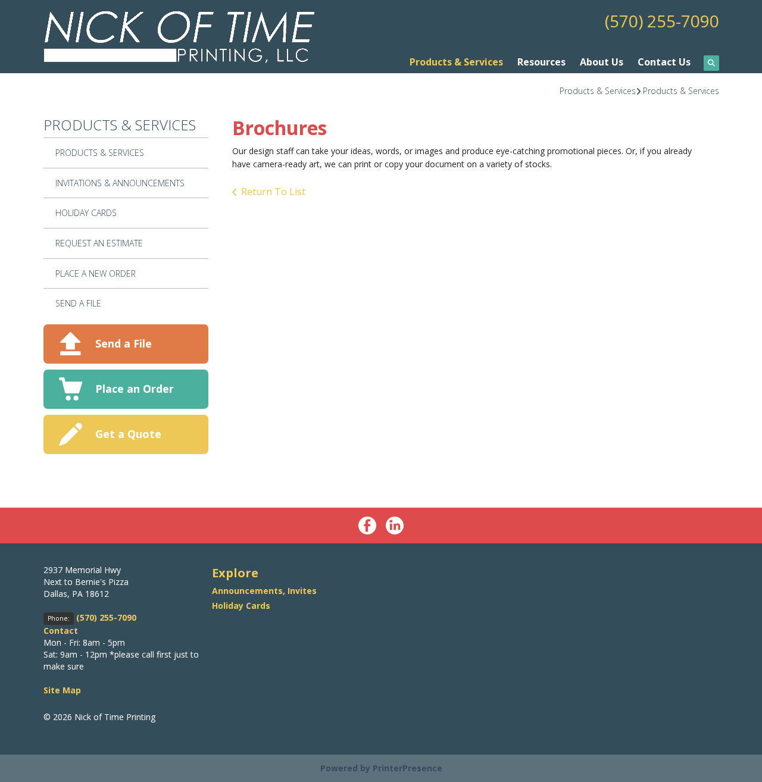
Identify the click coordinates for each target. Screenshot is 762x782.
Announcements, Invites (264, 590)
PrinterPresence (407, 768)
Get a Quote (128, 434)
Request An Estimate (99, 243)
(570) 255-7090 (662, 21)
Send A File (78, 303)
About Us (601, 61)
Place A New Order (95, 273)
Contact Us (664, 61)
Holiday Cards (86, 212)
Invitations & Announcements (120, 183)
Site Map (62, 690)
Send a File (123, 343)
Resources (541, 61)
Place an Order (134, 388)
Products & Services (456, 61)
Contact (60, 630)
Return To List (273, 191)
